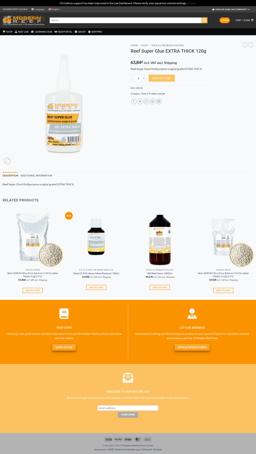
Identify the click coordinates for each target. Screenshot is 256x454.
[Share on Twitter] (140, 101)
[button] (225, 20)
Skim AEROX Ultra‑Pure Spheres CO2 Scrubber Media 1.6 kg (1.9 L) (223, 275)
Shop (144, 45)
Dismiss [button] (191, 3)
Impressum (100, 449)
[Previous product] (250, 44)
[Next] (253, 253)
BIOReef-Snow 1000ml (160, 273)
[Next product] (245, 44)
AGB (110, 449)
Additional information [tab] (36, 175)
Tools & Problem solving (167, 45)
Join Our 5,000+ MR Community (232, 9)
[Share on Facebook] (134, 101)
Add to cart (161, 78)
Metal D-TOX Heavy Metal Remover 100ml (96, 273)
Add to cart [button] (32, 290)
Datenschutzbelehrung (127, 449)
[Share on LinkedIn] (159, 101)
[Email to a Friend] (146, 101)
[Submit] (204, 20)
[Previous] (2, 253)
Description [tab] (10, 175)
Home (134, 45)
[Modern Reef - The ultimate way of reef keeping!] (23, 20)
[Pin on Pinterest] (153, 101)
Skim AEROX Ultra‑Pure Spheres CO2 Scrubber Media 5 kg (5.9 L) (32, 275)
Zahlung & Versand (151, 449)
